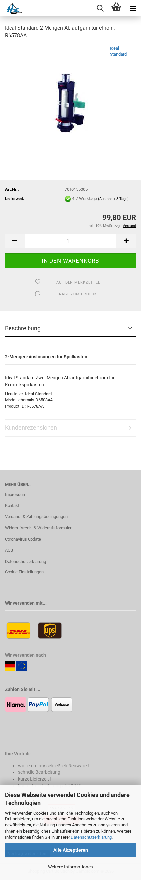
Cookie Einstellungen (24, 571)
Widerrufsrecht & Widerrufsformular (38, 527)
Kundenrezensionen (31, 427)
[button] (15, 241)
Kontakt (12, 505)
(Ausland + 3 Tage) (113, 199)
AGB (9, 550)
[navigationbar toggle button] (133, 8)
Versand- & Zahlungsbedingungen (36, 516)
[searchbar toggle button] (100, 8)
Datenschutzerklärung (91, 837)
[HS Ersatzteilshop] (11, 8)
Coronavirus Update (23, 539)
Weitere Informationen (70, 866)
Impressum (15, 494)
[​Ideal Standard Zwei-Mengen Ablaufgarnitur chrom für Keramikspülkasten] (70, 94)
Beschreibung (23, 328)
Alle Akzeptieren (70, 850)
